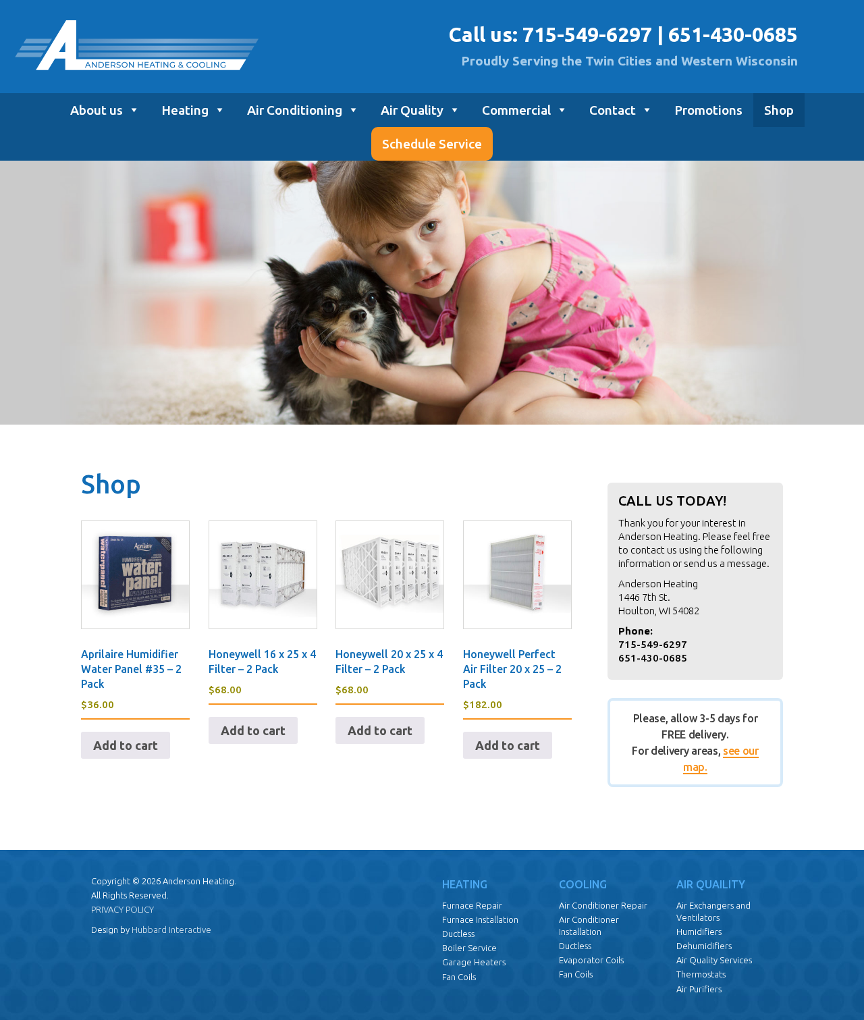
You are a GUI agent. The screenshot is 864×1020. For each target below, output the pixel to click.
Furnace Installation (480, 919)
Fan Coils (459, 977)
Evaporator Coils (591, 960)
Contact (612, 110)
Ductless (458, 933)
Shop (779, 110)
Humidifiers (699, 931)
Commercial (516, 110)
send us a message (725, 563)
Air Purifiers (699, 989)
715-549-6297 (587, 34)
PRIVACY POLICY (122, 909)
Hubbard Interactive (171, 929)
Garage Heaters (474, 962)
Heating (185, 110)
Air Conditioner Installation (589, 925)
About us (96, 110)
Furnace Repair (472, 905)
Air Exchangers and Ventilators (713, 911)
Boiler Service (469, 947)
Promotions (708, 110)
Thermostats (701, 974)
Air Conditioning (294, 110)
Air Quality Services (714, 960)
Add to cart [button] (125, 745)
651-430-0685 (733, 34)
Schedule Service (432, 143)
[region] (432, 293)
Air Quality (412, 110)
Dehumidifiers (704, 945)
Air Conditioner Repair (603, 905)
